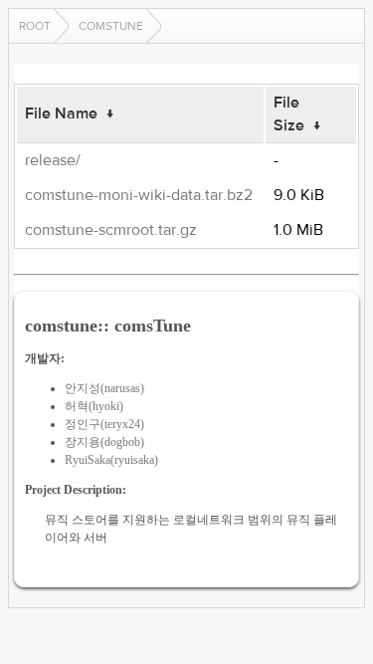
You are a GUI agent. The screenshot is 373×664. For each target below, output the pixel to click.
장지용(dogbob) (104, 442)
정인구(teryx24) (104, 424)
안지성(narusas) (104, 388)
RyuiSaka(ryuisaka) (111, 460)
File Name (61, 113)
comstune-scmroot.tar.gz (111, 230)
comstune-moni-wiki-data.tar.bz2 (139, 195)
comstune (111, 26)
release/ (53, 160)
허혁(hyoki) (94, 406)
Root (35, 26)
